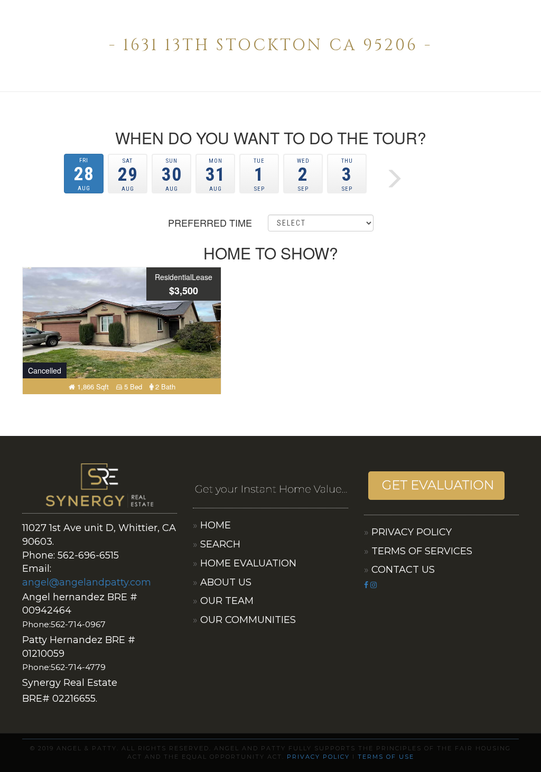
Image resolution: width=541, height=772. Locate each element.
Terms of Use (386, 756)
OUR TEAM (227, 601)
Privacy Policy (318, 756)
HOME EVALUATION (248, 563)
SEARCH (220, 544)
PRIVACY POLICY (411, 532)
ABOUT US (225, 582)
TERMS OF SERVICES (421, 551)
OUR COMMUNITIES (248, 620)
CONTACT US (403, 569)
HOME (215, 525)
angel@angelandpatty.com (86, 582)
